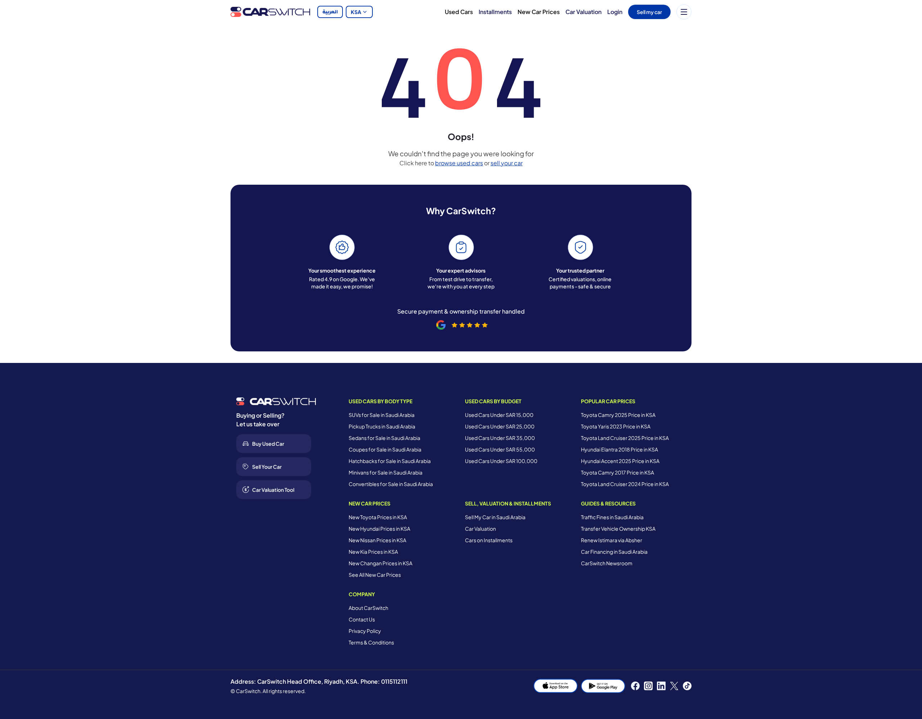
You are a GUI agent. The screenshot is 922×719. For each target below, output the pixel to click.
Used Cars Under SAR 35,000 (500, 438)
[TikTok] (687, 686)
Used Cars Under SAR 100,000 (501, 461)
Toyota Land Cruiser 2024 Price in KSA (625, 484)
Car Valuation (583, 11)
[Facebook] (635, 686)
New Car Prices (539, 11)
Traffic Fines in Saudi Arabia (612, 517)
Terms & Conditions (371, 642)
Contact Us (362, 619)
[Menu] (684, 11)
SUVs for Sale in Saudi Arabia (382, 415)
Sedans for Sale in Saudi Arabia (384, 438)
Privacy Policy (365, 631)
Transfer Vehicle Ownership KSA (618, 528)
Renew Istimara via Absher (611, 540)
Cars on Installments (489, 540)
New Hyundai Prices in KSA (379, 528)
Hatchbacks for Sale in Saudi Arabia (390, 461)
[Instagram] (648, 686)
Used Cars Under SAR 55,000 (500, 449)
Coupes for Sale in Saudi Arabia (385, 449)
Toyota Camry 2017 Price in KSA (617, 472)
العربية (330, 12)
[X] (674, 686)
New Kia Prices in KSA (373, 551)
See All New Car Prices (375, 574)
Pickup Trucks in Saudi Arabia (382, 426)
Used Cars (459, 11)
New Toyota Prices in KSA (378, 517)
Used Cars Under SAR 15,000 (499, 415)
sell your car (507, 163)
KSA (356, 12)
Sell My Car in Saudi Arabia (495, 517)
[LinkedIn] (661, 686)
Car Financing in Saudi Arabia (614, 551)
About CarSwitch (368, 608)
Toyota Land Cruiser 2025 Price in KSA (625, 438)
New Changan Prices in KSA (380, 563)
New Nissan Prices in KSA (377, 540)
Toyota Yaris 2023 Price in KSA (615, 426)
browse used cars (459, 163)
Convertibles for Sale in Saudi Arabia (391, 484)
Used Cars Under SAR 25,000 (499, 426)
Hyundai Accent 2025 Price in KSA (620, 461)
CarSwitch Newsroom (606, 563)
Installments (495, 11)
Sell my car (649, 12)
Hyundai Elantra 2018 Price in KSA (619, 449)
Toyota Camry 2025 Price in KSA (618, 415)
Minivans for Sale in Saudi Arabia (385, 472)
